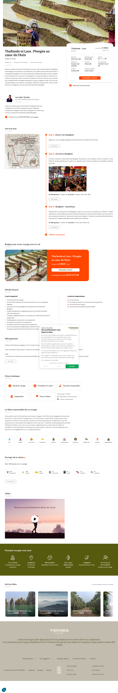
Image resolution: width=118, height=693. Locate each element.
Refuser (46, 366)
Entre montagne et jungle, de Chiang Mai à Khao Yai (56, 611)
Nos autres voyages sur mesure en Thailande (102, 584)
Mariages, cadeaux (63, 658)
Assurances (70, 670)
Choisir (59, 366)
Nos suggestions (45, 658)
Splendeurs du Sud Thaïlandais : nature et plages (23, 611)
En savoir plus (10, 481)
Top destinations (27, 658)
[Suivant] (111, 604)
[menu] (114, 5)
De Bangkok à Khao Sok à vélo (82, 611)
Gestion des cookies (98, 674)
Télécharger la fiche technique (81, 85)
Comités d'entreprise (79, 658)
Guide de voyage (71, 674)
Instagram (40, 670)
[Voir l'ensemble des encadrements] (99, 66)
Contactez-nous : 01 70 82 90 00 (14, 670)
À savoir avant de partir (66, 399)
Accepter (72, 366)
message (35, 117)
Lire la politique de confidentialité (49, 360)
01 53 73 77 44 (72, 275)
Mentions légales (71, 666)
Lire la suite (10, 361)
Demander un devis (90, 78)
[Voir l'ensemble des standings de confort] (78, 71)
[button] (4, 690)
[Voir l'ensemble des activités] (80, 59)
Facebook (32, 670)
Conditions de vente (98, 666)
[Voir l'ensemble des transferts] (90, 64)
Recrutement (96, 670)
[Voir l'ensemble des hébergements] (91, 59)
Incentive (93, 658)
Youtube (48, 670)
